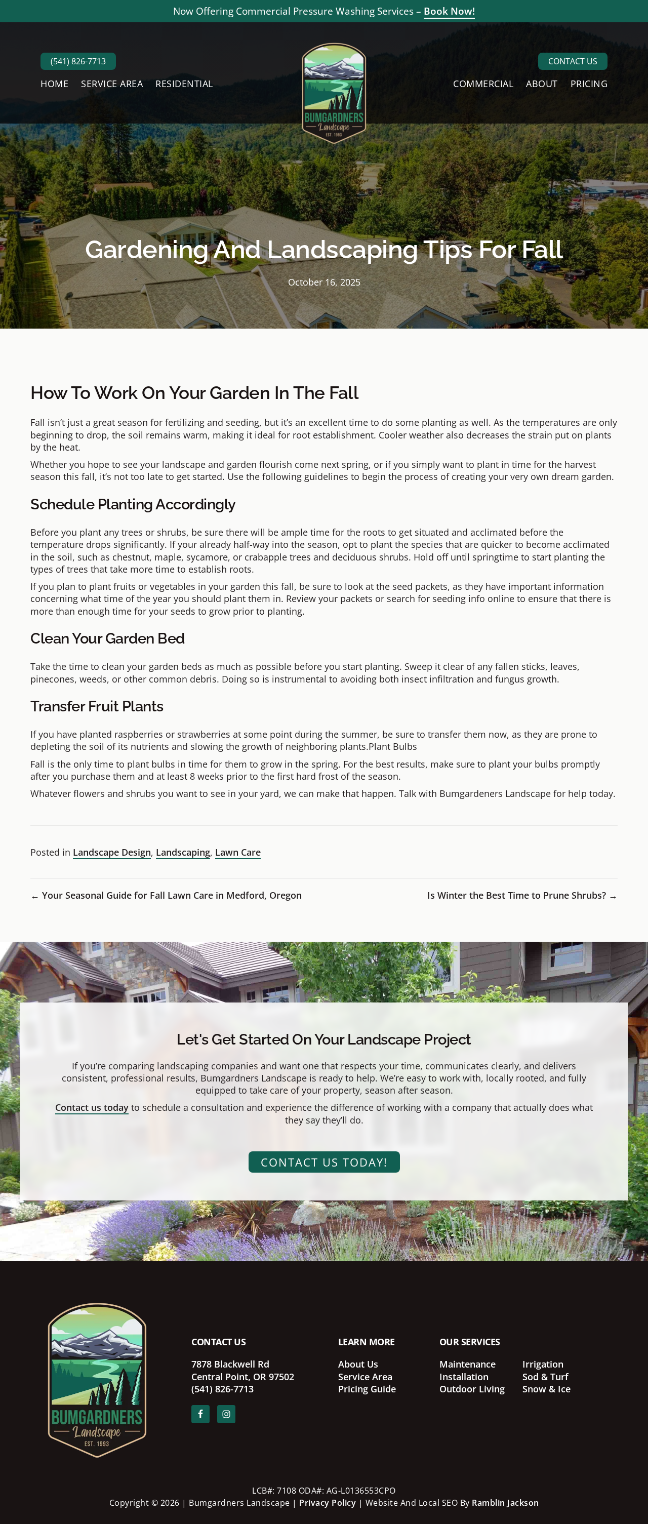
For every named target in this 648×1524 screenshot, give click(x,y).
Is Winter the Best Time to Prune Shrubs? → (522, 895)
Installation (464, 1377)
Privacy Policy (327, 1502)
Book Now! (449, 11)
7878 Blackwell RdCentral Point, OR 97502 (242, 1370)
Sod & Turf (545, 1377)
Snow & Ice (546, 1389)
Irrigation (542, 1364)
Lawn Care (238, 852)
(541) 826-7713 (78, 61)
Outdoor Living (472, 1389)
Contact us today (92, 1107)
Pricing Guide (367, 1389)
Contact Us (572, 61)
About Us (358, 1364)
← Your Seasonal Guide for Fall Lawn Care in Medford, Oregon (166, 895)
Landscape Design (112, 852)
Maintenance (467, 1364)
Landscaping (183, 852)
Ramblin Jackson (505, 1502)
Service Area (365, 1377)
